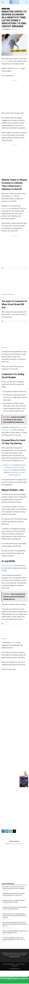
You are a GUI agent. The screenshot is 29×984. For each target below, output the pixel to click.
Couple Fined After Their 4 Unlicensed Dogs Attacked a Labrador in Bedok (14, 901)
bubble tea (17, 68)
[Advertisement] (14, 96)
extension (5, 61)
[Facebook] (3, 831)
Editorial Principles (20, 964)
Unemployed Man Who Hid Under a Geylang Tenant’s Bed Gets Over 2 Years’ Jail (13, 894)
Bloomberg (5, 208)
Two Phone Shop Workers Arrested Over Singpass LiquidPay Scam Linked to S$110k (14, 938)
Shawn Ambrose (6, 29)
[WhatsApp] (10, 831)
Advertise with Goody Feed (9, 964)
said (13, 196)
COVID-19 (4, 8)
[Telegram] (7, 831)
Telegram (16, 465)
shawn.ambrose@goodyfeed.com (15, 843)
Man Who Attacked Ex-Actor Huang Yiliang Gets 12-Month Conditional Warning (15, 908)
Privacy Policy (15, 965)
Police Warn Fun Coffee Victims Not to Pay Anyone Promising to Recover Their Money (13, 887)
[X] (14, 831)
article (13, 642)
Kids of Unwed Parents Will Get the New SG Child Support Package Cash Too (15, 931)
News (8, 8)
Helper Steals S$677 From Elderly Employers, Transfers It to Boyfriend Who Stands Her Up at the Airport (15, 915)
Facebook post (9, 565)
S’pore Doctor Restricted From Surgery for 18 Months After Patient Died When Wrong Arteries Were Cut (15, 924)
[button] (2, 2)
